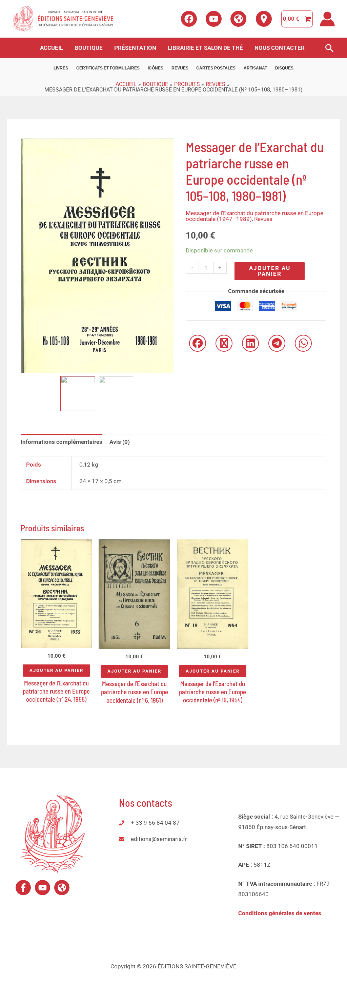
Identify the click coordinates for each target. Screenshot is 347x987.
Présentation (135, 47)
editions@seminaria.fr (159, 839)
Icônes (155, 68)
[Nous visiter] (264, 19)
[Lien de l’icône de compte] (327, 19)
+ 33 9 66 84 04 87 (155, 822)
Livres (61, 68)
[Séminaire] (61, 887)
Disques (284, 68)
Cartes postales (216, 68)
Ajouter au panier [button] (56, 670)
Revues (179, 68)
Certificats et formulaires (108, 68)
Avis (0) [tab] (119, 441)
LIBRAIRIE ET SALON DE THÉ (205, 47)
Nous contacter (279, 47)
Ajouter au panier (269, 271)
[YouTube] (42, 887)
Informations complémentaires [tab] (61, 441)
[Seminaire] (238, 19)
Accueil (51, 47)
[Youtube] (214, 19)
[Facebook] (189, 19)
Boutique (89, 47)
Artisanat (255, 68)
